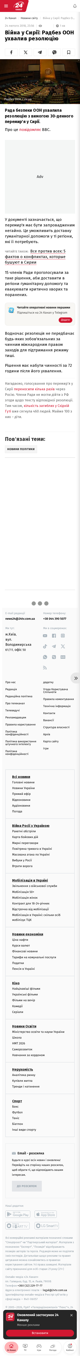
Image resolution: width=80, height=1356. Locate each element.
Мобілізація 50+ (23, 892)
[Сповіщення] (75, 6)
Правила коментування (58, 699)
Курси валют (21, 945)
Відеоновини (21, 800)
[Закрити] (71, 1315)
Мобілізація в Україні (30, 880)
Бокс (15, 1106)
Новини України (23, 788)
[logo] (19, 6)
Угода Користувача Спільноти (55, 691)
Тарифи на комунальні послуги (34, 957)
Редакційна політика (18, 696)
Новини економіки (27, 934)
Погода (17, 811)
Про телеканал (15, 703)
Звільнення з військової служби (34, 886)
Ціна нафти (20, 940)
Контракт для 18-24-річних (30, 903)
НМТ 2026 (18, 1043)
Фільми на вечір (23, 1000)
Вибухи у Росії (22, 860)
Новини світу (29, 18)
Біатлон (17, 1124)
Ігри (46, 748)
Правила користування (20, 724)
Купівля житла (22, 1081)
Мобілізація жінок (25, 898)
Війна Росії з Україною (30, 826)
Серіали (17, 1012)
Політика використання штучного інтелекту (20, 743)
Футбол (17, 1112)
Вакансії (48, 720)
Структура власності (56, 727)
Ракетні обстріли (24, 831)
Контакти (49, 713)
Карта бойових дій (25, 837)
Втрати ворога (22, 866)
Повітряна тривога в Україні (32, 849)
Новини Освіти (24, 1026)
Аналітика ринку (23, 1075)
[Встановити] (40, 1324)
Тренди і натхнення (25, 1086)
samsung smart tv (47, 1225)
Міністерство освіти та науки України (38, 1032)
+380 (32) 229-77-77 (29, 1285)
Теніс (15, 1118)
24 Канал (11, 18)
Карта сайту (51, 741)
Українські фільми (25, 994)
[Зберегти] (69, 52)
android (17, 1214)
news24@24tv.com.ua (20, 619)
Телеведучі (12, 710)
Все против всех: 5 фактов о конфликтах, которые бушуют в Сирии (35, 257)
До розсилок (27, 1186)
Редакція (11, 689)
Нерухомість (22, 1069)
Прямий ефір (21, 794)
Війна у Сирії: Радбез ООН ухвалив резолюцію (58, 18)
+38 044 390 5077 (54, 619)
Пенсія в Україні (23, 969)
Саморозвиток (22, 1049)
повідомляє (30, 129)
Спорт (17, 1101)
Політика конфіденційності (17, 733)
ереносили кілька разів (35, 389)
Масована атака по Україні (31, 854)
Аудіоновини (21, 805)
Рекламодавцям (15, 717)
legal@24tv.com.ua (55, 1290)
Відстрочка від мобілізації (30, 909)
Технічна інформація (57, 706)
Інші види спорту (24, 1129)
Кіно (16, 983)
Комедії (17, 1006)
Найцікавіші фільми (26, 989)
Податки (18, 963)
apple (47, 1214)
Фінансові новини (25, 951)
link (45, 635)
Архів (46, 734)
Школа (17, 1037)
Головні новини (23, 782)
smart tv (17, 1225)
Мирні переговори (25, 843)
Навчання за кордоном (28, 1055)
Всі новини (21, 777)
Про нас (10, 682)
